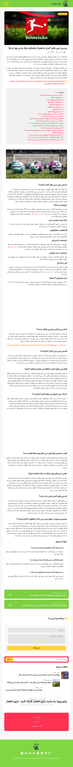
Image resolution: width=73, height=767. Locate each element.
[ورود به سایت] (36, 376)
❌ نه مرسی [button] (36, 396)
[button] (36, 383)
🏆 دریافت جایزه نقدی (36, 390)
